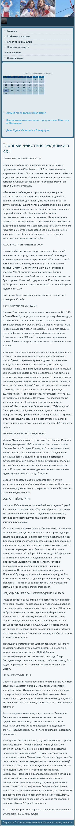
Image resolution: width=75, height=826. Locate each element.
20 (24, 88)
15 (36, 85)
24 (6, 91)
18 (12, 88)
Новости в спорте (18, 47)
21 (30, 88)
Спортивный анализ (19, 42)
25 (12, 91)
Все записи (14, 53)
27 (24, 91)
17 (6, 88)
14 (30, 85)
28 (30, 91)
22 (36, 88)
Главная (12, 31)
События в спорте (18, 36)
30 (41, 91)
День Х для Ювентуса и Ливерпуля (27, 130)
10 (6, 85)
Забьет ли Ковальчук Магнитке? (26, 113)
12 (18, 85)
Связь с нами (15, 58)
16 (41, 85)
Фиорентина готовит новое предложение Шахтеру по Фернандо (37, 121)
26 (18, 91)
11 (12, 85)
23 (41, 88)
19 (18, 88)
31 (6, 93)
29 (36, 91)
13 (24, 85)
